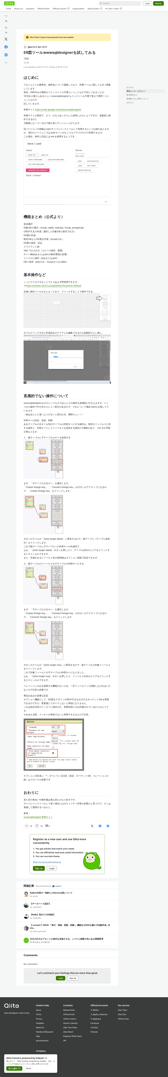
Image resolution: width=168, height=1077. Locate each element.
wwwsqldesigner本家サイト (38, 817)
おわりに (130, 102)
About (38, 1010)
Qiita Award (68, 1032)
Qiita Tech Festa (70, 1027)
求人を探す (14, 1068)
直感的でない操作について (138, 99)
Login (147, 3)
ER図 (26, 58)
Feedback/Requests (44, 1032)
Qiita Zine (122, 1014)
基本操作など (132, 95)
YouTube (94, 1027)
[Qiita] (9, 3)
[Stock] (6, 28)
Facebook (95, 1023)
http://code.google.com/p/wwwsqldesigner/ (58, 109)
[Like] (6, 16)
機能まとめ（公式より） (137, 91)
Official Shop (123, 1019)
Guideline (40, 1023)
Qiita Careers (95, 8)
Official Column (61, 8)
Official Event (43, 8)
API (64, 1040)
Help (38, 1036)
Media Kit (40, 1027)
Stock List (18, 8)
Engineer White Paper (72, 1036)
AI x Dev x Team (113, 8)
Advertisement (42, 1040)
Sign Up (72, 978)
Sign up (39, 868)
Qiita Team (122, 1010)
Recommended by (44, 886)
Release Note (69, 1010)
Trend (8, 8)
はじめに (130, 87)
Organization (78, 8)
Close (28, 1068)
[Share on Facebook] (6, 47)
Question (30, 8)
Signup (158, 3)
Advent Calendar (70, 1023)
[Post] (6, 39)
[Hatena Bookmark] (6, 55)
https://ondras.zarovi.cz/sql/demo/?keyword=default (53, 285)
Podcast (94, 1032)
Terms (38, 1014)
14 (6, 21)
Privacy (39, 1019)
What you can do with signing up (47, 862)
